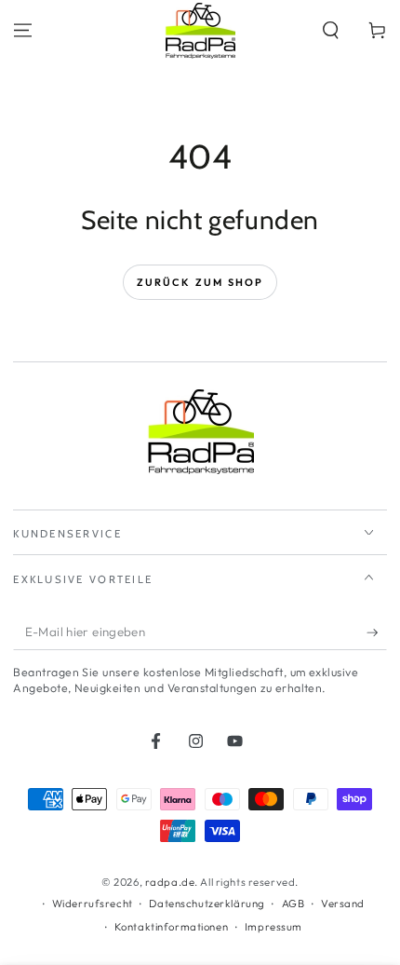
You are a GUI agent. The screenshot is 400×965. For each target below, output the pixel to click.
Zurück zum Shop (200, 282)
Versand (343, 903)
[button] (330, 31)
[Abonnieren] (377, 632)
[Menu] (23, 31)
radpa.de (170, 882)
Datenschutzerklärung (206, 903)
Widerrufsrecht (92, 903)
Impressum (273, 926)
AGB (293, 903)
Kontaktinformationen (171, 926)
